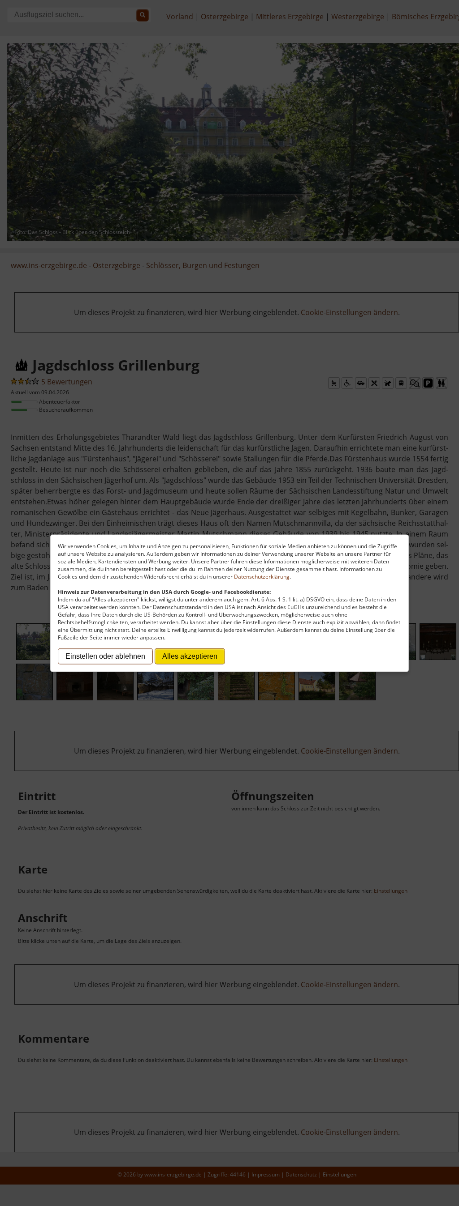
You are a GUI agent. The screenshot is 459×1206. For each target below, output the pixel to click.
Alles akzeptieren (189, 656)
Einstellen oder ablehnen (105, 656)
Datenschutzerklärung (262, 576)
